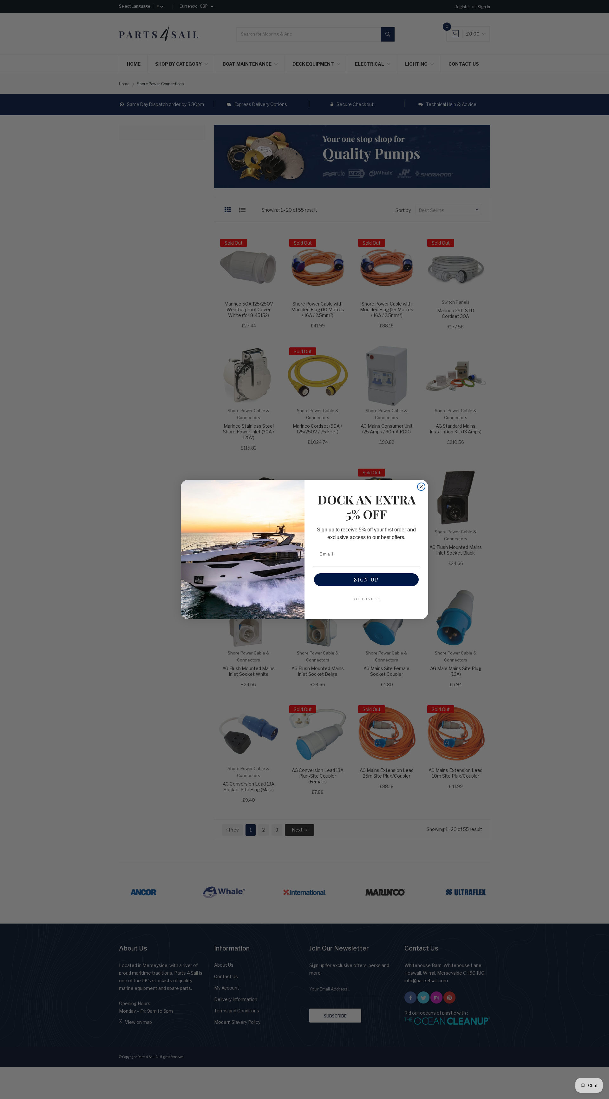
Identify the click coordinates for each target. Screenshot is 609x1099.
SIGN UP (366, 579)
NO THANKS (366, 598)
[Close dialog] (421, 486)
